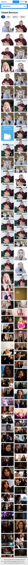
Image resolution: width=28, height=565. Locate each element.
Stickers (15, 16)
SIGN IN (22, 1)
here (24, 563)
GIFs (8, 16)
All (3, 16)
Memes (22, 16)
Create (16, 1)
